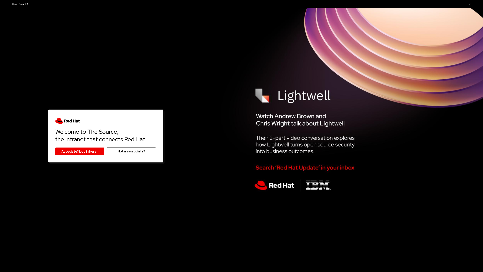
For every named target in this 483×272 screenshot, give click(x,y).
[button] (469, 4)
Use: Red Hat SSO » (79, 151)
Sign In (23, 3)
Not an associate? (131, 151)
